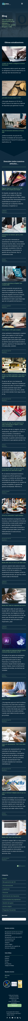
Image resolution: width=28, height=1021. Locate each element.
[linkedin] (17, 1017)
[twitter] (9, 1017)
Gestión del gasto (6, 491)
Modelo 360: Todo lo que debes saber (11, 837)
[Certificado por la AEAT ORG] (6, 981)
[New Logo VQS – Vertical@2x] (20, 980)
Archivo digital (7, 906)
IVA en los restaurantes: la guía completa (12, 515)
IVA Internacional (5, 858)
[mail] (15, 1017)
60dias (5, 878)
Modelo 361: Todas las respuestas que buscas (14, 605)
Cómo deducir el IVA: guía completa (11, 329)
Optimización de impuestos (11, 896)
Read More (4, 212)
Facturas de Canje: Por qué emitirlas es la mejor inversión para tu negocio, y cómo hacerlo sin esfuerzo (13, 424)
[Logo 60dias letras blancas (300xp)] (6, 3)
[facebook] (7, 1017)
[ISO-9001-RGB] (14, 982)
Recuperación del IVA (6, 350)
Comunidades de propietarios (12, 899)
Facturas (4, 259)
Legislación (4, 210)
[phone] (20, 1017)
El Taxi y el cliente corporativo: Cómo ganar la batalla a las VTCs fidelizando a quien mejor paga (14, 376)
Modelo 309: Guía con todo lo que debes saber (14, 562)
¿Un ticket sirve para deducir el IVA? (11, 97)
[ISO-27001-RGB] (14, 984)
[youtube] (12, 1017)
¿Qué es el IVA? (6, 699)
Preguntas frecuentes (9, 910)
